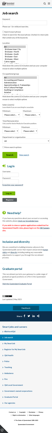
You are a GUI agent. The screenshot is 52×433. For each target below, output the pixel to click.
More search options (13, 147)
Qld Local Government (13, 385)
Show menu (49, 3)
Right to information (19, 415)
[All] (15, 47)
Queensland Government (26, 424)
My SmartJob (9, 343)
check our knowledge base (28, 221)
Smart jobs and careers (14, 326)
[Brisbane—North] (15, 51)
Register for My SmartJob (14, 349)
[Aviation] (20, 92)
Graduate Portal (11, 397)
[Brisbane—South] (15, 54)
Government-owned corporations (18, 391)
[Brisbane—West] (15, 59)
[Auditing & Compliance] (20, 90)
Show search (45, 3)
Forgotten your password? (12, 185)
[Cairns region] (15, 61)
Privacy (41, 412)
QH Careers (44, 228)
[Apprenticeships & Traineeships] (20, 85)
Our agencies (9, 403)
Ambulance (8, 373)
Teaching (8, 367)
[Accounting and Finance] (20, 80)
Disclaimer (32, 412)
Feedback (26, 308)
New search (24, 155)
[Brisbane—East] (15, 56)
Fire (5, 379)
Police (6, 361)
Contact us (12, 412)
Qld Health (8, 355)
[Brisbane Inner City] (15, 49)
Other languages (34, 415)
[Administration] (20, 82)
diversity (14, 252)
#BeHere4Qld (9, 331)
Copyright (22, 412)
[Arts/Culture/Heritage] (20, 87)
